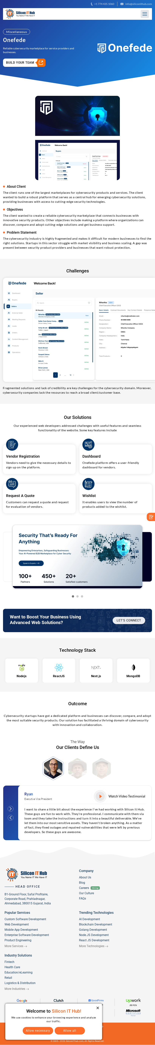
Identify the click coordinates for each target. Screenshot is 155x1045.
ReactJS (59, 676)
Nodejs (21, 676)
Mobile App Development (21, 929)
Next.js (96, 676)
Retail (8, 977)
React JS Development (94, 940)
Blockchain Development (95, 924)
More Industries (15, 989)
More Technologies (91, 946)
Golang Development (93, 929)
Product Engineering (18, 940)
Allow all (69, 1030)
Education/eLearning (19, 972)
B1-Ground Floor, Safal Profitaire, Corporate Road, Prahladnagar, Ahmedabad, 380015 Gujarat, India (28, 899)
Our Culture (86, 893)
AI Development (89, 919)
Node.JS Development (94, 935)
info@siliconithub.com (138, 3)
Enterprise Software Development (27, 935)
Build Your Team (20, 62)
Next (11, 809)
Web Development (17, 924)
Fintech (9, 962)
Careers (84, 888)
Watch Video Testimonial (126, 796)
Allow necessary (38, 1030)
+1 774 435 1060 (104, 3)
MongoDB (133, 676)
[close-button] (97, 1008)
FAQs (82, 898)
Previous (11, 818)
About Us (85, 877)
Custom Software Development (25, 919)
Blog (82, 882)
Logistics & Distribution (20, 983)
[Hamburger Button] (145, 14)
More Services (14, 946)
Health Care (12, 967)
